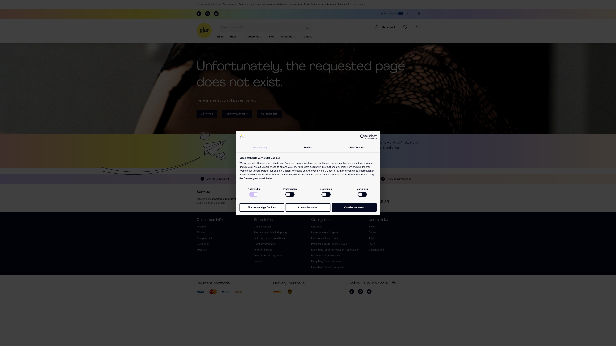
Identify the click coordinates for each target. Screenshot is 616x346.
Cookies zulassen (354, 207)
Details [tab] (308, 147)
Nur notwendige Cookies (262, 207)
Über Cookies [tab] (356, 147)
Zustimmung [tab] (260, 147)
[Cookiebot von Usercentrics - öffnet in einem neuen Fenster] (363, 136)
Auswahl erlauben (308, 207)
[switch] (290, 194)
